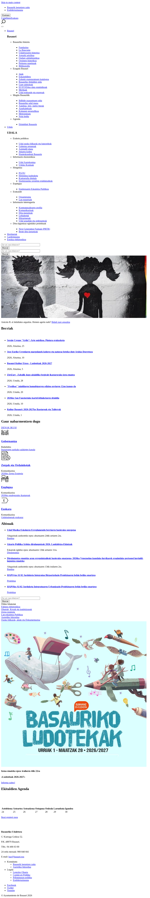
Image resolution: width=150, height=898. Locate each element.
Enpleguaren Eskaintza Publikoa (34, 189)
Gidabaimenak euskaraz (12, 517)
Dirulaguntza (13, 552)
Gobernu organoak (27, 146)
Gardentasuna (13, 237)
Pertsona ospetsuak (27, 63)
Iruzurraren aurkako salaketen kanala (18, 449)
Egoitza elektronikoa (16, 239)
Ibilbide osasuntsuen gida (30, 100)
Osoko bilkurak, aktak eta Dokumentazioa (20, 620)
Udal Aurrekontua (27, 162)
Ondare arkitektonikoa (29, 58)
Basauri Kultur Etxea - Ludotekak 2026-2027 (29, 363)
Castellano (6, 18)
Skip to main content (10, 2)
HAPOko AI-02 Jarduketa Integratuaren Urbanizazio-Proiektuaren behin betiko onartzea (52, 586)
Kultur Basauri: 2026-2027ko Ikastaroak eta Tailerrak (34, 409)
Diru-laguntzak (26, 213)
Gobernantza (9, 441)
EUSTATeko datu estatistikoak (33, 87)
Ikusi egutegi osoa (9, 817)
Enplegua (7, 487)
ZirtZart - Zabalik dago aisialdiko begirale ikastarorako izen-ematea (41, 375)
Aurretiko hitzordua (10, 617)
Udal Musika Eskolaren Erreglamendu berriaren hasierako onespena (41, 530)
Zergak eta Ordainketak (15, 465)
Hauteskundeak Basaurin (30, 154)
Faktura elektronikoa (10, 606)
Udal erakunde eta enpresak (31, 92)
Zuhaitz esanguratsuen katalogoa (34, 79)
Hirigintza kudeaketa (28, 175)
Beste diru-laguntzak (28, 231)
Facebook (11, 885)
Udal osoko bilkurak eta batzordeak (35, 143)
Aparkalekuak (25, 108)
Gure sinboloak (26, 84)
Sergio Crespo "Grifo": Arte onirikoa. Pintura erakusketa (36, 340)
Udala (10, 127)
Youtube (11, 890)
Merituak (23, 90)
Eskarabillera (25, 76)
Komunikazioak (26, 210)
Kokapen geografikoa (29, 111)
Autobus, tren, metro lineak (31, 106)
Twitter (10, 888)
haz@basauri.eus (16, 856)
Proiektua (11, 581)
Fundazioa (23, 47)
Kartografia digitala (28, 178)
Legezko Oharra (20, 872)
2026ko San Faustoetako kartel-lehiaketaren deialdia (33, 398)
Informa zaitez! (8, 782)
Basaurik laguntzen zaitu (18, 7)
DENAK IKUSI (9, 427)
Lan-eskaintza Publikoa (12, 614)
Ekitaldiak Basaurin (28, 124)
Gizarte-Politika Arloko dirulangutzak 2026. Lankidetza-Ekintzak (39, 544)
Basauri (10, 30)
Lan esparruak (25, 199)
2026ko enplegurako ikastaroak (15, 495)
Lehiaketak (24, 215)
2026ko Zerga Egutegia (12, 473)
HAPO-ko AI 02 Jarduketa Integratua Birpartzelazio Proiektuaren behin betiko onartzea (51, 575)
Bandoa (10, 538)
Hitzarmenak (25, 218)
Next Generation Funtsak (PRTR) (34, 229)
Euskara (5, 15)
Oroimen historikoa (28, 60)
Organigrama (25, 197)
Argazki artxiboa (26, 55)
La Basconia (24, 50)
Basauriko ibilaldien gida (30, 82)
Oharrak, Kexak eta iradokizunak (16, 609)
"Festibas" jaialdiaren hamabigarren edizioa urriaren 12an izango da (41, 386)
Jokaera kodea (25, 151)
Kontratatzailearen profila (30, 207)
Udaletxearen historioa (29, 52)
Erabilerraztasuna (15, 10)
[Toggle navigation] (2, 26)
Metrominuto (25, 114)
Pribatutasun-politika (22, 877)
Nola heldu (24, 116)
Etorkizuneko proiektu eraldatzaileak (36, 181)
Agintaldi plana (26, 149)
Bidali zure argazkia (61, 322)
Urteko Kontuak (26, 165)
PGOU (22, 173)
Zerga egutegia (8, 612)
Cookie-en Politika (21, 875)
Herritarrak (12, 234)
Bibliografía (24, 66)
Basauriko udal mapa (28, 103)
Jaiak (21, 74)
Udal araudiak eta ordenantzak (33, 221)
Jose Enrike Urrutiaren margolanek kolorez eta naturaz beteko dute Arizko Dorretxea (50, 351)
